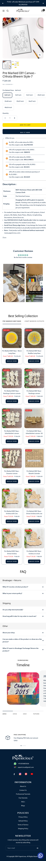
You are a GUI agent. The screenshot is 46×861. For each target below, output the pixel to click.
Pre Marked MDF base (12, 321)
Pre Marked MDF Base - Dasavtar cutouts (11, 472)
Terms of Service (23, 825)
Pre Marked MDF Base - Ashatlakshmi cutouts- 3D (34, 432)
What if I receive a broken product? (15, 587)
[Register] (37, 848)
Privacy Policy (23, 817)
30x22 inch (20, 101)
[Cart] (42, 11)
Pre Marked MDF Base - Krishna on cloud (34, 552)
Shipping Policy (23, 828)
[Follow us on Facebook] (14, 774)
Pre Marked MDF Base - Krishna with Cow (11, 512)
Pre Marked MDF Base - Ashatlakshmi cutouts (11, 432)
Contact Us (23, 790)
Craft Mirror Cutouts (34, 321)
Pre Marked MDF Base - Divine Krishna (11, 552)
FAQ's (23, 802)
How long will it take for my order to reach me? (19, 616)
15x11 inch (29, 95)
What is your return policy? (12, 593)
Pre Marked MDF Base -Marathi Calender (34, 472)
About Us (23, 786)
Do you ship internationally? (13, 610)
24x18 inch (8, 101)
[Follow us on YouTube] (31, 774)
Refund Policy (23, 821)
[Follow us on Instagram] (20, 774)
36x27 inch (32, 101)
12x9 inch (18, 95)
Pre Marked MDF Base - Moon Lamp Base (12, 352)
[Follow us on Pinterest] (26, 774)
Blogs (23, 806)
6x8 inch (7, 95)
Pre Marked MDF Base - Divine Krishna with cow (34, 512)
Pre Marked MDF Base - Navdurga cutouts (34, 392)
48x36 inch (8, 107)
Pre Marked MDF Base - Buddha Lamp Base (34, 352)
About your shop (9, 633)
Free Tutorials (23, 798)
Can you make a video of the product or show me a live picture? (22, 640)
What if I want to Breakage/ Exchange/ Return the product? (21, 649)
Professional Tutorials (23, 794)
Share (4, 237)
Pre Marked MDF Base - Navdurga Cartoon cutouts (11, 392)
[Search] (8, 11)
